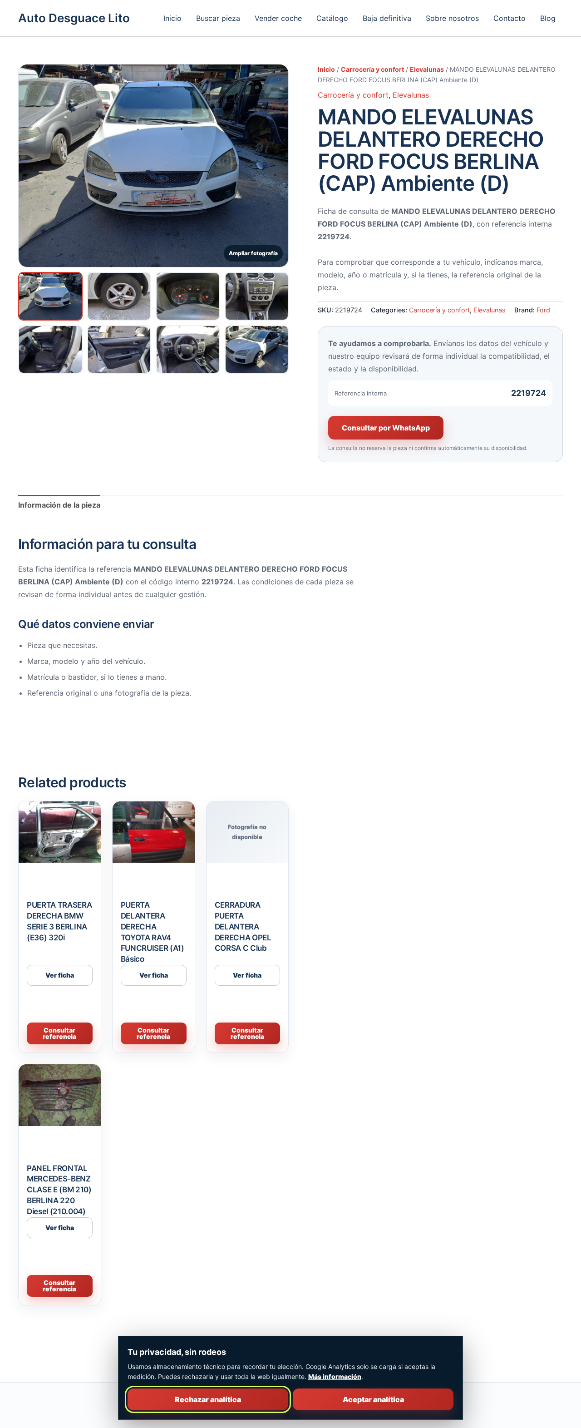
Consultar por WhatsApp (386, 427)
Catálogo (332, 18)
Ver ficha (59, 975)
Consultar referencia (59, 1033)
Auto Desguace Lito (74, 18)
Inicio (172, 18)
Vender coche (278, 18)
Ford (543, 310)
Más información (334, 1376)
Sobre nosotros (452, 18)
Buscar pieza (218, 18)
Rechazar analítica (208, 1399)
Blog (548, 18)
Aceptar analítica (373, 1399)
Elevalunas (427, 69)
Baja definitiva (387, 18)
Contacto (509, 18)
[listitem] (50, 296)
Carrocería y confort (372, 69)
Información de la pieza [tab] (59, 504)
